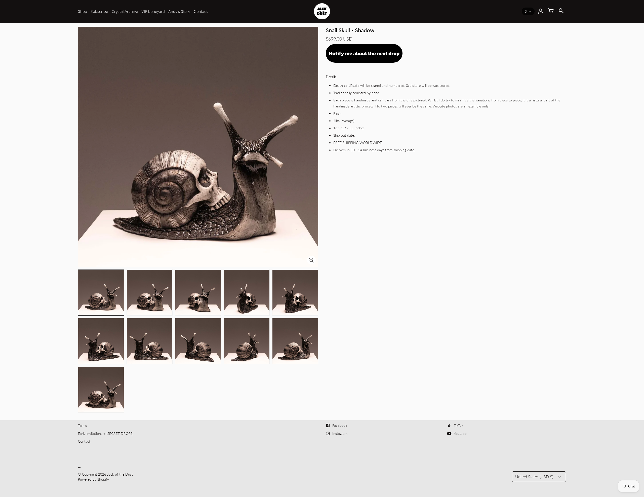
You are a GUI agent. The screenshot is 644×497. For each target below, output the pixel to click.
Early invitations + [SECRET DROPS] (105, 433)
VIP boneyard (153, 11)
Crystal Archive (124, 11)
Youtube (460, 433)
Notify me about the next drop (364, 53)
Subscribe (99, 11)
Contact (201, 11)
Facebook (339, 425)
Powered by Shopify (93, 479)
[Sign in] (541, 11)
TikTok (458, 425)
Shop (82, 11)
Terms (82, 425)
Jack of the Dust (120, 474)
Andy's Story (179, 11)
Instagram (339, 433)
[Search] (561, 11)
